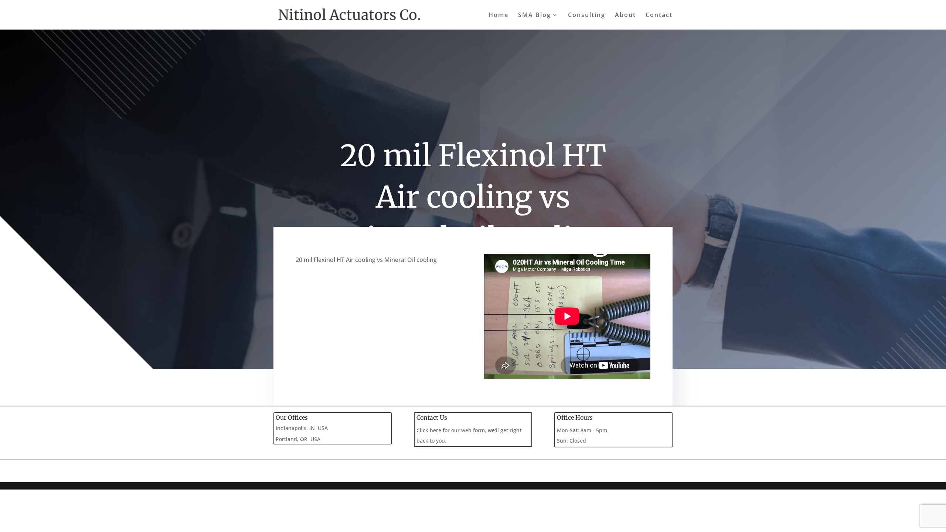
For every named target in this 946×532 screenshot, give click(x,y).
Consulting (586, 15)
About (625, 15)
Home (498, 15)
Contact (659, 15)
